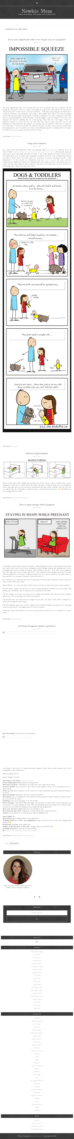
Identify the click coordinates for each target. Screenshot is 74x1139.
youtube (37, 1110)
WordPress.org (37, 1129)
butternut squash (27, 780)
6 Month (37, 1018)
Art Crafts (37, 1024)
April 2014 (37, 984)
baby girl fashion (37, 1033)
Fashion (37, 1063)
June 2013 (37, 1005)
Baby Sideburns (52, 150)
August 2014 (37, 972)
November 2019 (37, 952)
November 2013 (37, 990)
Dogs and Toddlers (37, 143)
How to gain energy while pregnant (37, 504)
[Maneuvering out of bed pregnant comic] (37, 479)
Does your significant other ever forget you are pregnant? (37, 39)
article (47, 160)
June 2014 (37, 978)
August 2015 (37, 960)
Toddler (37, 1098)
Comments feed (37, 1126)
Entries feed (37, 1123)
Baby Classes (37, 1030)
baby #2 (37, 1027)
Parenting (14, 446)
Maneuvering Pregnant (37, 453)
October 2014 (37, 969)
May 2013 (37, 1008)
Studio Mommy (36, 1136)
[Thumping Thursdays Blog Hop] (37, 942)
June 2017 (37, 958)
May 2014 (37, 981)
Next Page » (14, 843)
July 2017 (37, 955)
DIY (37, 1057)
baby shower (37, 1039)
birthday (37, 1048)
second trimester (37, 1089)
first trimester (37, 1066)
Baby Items (37, 1036)
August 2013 (37, 999)
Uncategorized (37, 1104)
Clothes (37, 1054)
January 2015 (37, 963)
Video (37, 1107)
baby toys (37, 1042)
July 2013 (37, 1002)
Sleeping (14, 498)
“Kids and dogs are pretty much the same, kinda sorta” (34, 152)
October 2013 (37, 993)
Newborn (37, 1072)
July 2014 (37, 975)
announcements (37, 1021)
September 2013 (37, 996)
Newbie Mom (37, 11)
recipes (37, 1086)
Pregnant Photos (17, 835)
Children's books (37, 1051)
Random (37, 1083)
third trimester (16, 136)
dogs (37, 1060)
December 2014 (37, 966)
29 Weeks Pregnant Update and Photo (37, 626)
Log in (37, 1120)
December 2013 (37, 987)
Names (37, 1069)
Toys (37, 1101)
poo (37, 1077)
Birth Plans (37, 1045)
